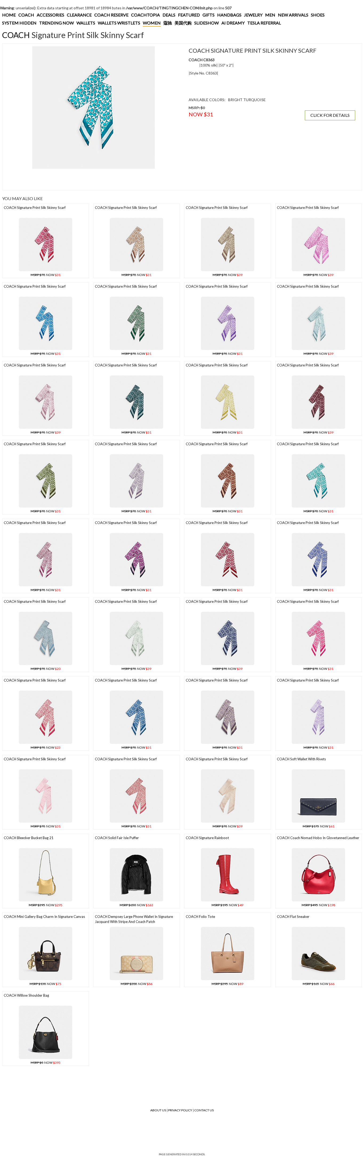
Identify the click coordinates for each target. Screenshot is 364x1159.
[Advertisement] (93, 179)
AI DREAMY (233, 22)
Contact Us (204, 1110)
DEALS (169, 14)
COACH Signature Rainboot (207, 838)
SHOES (318, 14)
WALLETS (85, 22)
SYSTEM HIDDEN (19, 22)
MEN (270, 14)
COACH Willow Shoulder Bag (26, 995)
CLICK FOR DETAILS (330, 115)
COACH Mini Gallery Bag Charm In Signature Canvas (44, 916)
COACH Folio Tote (200, 916)
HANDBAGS (229, 14)
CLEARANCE (79, 14)
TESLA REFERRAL (264, 22)
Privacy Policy (180, 1110)
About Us (158, 1110)
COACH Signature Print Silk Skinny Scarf (35, 207)
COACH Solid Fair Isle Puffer (117, 838)
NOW (45, 275)
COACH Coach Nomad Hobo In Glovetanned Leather (318, 838)
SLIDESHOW (206, 22)
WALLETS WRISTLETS (119, 22)
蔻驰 (167, 22)
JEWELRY (253, 14)
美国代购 (183, 22)
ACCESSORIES (50, 14)
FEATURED (189, 14)
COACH (26, 14)
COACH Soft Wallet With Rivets (301, 759)
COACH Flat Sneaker (293, 916)
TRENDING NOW (56, 22)
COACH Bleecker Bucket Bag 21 (29, 838)
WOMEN (152, 22)
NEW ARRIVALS (293, 14)
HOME (9, 14)
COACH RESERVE (111, 14)
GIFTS (209, 14)
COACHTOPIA (145, 14)
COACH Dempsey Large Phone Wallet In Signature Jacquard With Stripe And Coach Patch (134, 919)
